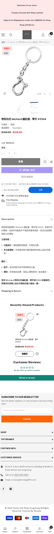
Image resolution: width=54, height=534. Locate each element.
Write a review (27, 377)
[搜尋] (11, 34)
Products (11, 42)
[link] (45, 161)
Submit (27, 418)
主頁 (3, 42)
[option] (27, 71)
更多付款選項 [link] (27, 176)
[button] (44, 93)
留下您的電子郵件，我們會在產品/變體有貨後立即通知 (25, 184)
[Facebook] (3, 488)
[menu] (3, 34)
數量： (4, 147)
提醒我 (25, 354)
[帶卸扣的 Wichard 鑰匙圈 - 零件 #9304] (27, 324)
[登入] (43, 34)
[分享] (50, 162)
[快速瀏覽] (37, 314)
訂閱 (40, 190)
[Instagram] (10, 488)
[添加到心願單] (37, 354)
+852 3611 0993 (21, 475)
